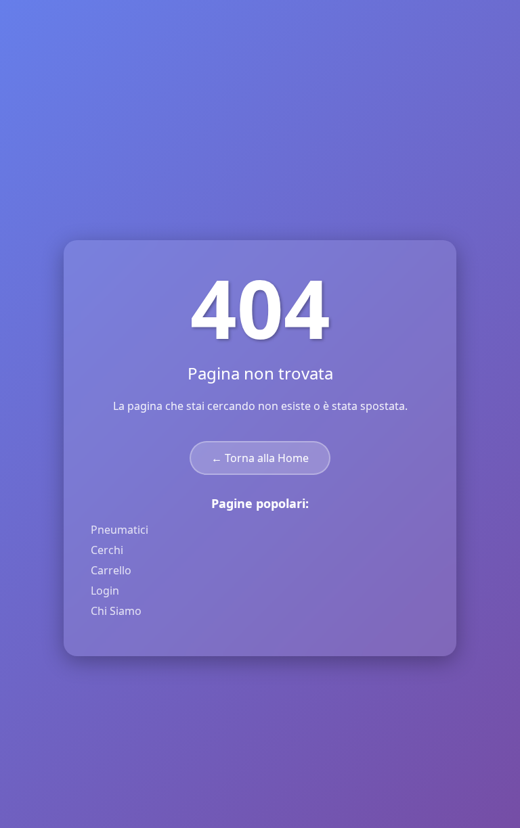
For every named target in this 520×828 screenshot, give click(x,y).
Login (105, 590)
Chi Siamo (116, 610)
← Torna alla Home (260, 458)
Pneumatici (119, 529)
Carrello (111, 570)
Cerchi (107, 550)
